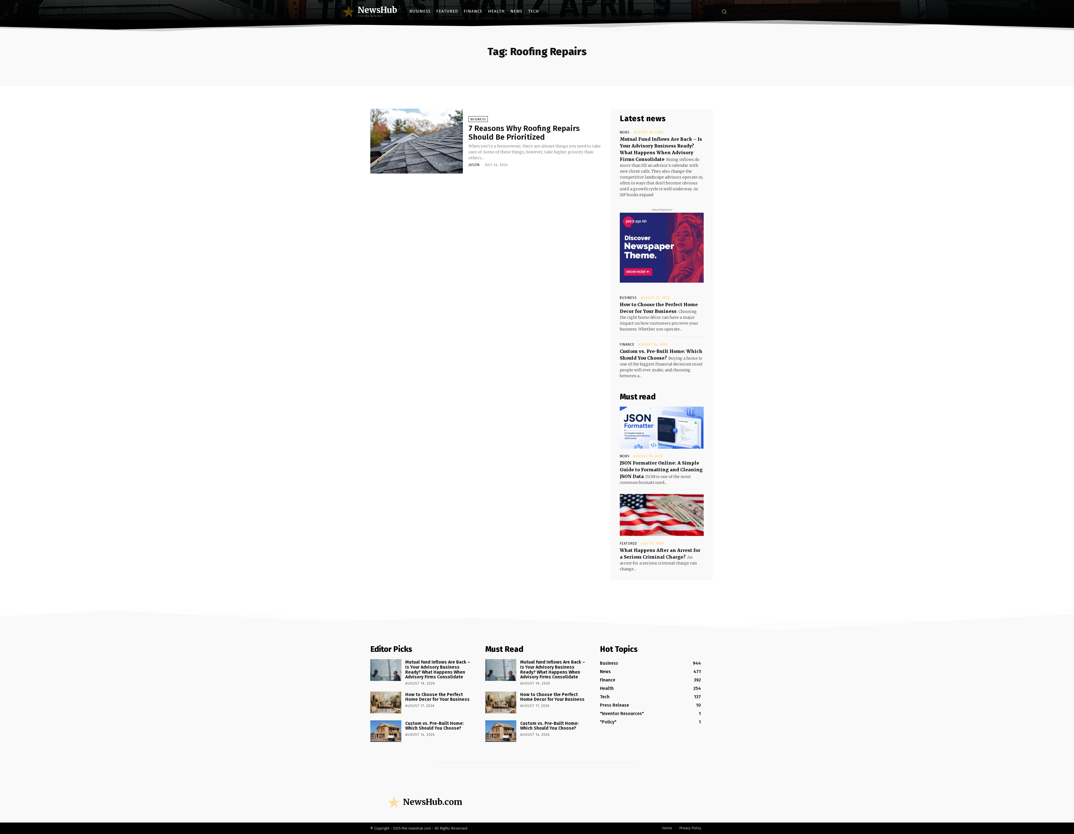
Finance (627, 344)
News (625, 132)
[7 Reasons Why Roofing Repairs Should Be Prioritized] (416, 141)
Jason (474, 165)
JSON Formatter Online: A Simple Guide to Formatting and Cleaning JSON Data (661, 469)
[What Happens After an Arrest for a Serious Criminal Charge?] (662, 515)
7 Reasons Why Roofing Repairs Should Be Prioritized (524, 133)
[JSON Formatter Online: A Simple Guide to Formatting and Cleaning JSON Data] (662, 428)
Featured (628, 543)
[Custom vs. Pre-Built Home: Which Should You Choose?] (385, 731)
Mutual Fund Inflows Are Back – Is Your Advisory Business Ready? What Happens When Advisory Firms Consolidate (437, 669)
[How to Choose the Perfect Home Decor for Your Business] (385, 702)
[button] (724, 11)
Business (478, 119)
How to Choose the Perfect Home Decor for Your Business (437, 697)
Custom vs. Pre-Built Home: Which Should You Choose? (434, 726)
